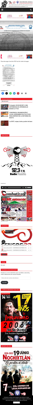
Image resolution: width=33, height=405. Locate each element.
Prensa (11, 43)
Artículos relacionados (7, 99)
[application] (16, 187)
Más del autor (5, 101)
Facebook (4, 254)
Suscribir (4, 282)
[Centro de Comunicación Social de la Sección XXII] (16, 4)
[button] (31, 10)
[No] (31, 400)
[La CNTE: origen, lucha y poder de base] (4, 123)
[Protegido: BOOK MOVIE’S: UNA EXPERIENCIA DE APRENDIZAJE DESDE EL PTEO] (4, 107)
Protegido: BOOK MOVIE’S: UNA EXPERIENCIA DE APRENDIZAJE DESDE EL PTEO (18, 106)
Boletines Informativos (5, 43)
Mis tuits (3, 265)
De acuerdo (16, 402)
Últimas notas (16, 43)
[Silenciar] (26, 187)
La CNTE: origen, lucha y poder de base (20, 121)
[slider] (29, 187)
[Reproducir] (3, 187)
